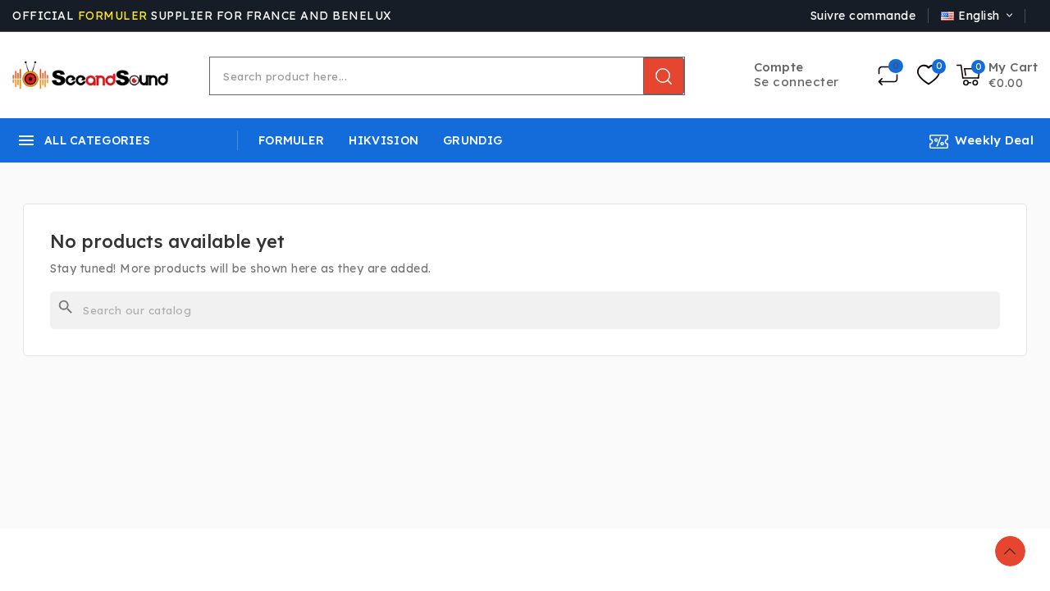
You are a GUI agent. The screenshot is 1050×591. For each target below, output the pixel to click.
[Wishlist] (928, 75)
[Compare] (888, 75)
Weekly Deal (994, 140)
